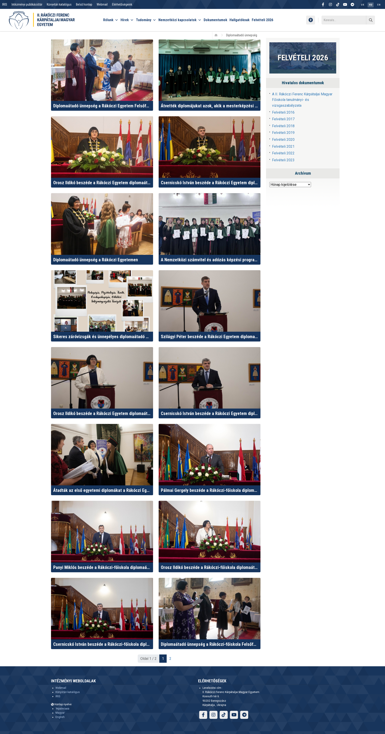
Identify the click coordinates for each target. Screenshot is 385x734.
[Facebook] (323, 4)
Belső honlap (84, 4)
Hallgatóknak (239, 20)
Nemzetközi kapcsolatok (177, 20)
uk (362, 4)
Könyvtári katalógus (59, 4)
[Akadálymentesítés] (310, 20)
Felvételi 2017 (283, 119)
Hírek (125, 20)
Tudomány (143, 20)
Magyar (60, 712)
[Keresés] (370, 20)
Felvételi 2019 (283, 133)
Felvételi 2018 (283, 126)
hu (370, 4)
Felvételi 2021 (283, 146)
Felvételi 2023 (283, 160)
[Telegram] (352, 4)
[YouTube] (345, 4)
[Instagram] (330, 4)
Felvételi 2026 (262, 20)
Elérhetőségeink (122, 4)
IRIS (4, 4)
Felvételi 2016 (283, 112)
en (378, 4)
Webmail (102, 4)
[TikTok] (338, 4)
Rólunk (108, 20)
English (60, 717)
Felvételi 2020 (283, 139)
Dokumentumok (215, 20)
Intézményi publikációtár (27, 4)
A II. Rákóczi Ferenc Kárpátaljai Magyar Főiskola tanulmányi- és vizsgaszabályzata (302, 100)
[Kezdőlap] (217, 35)
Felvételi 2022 (283, 153)
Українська (62, 708)
